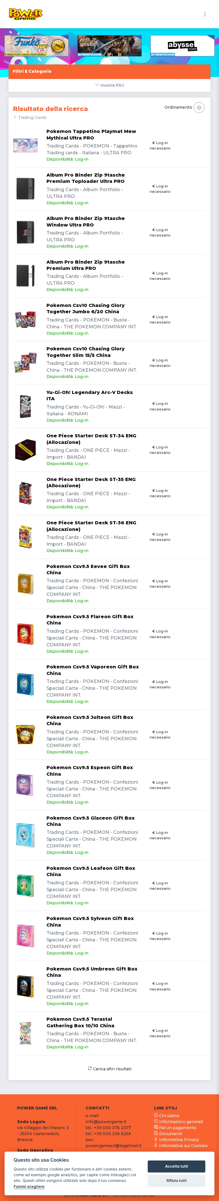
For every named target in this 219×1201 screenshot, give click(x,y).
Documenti (170, 1133)
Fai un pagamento (177, 1127)
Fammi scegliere (29, 1186)
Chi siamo (168, 1115)
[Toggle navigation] (205, 14)
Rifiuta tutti (176, 1180)
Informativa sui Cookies (183, 1145)
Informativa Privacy (178, 1139)
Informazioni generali (180, 1121)
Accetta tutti (176, 1166)
